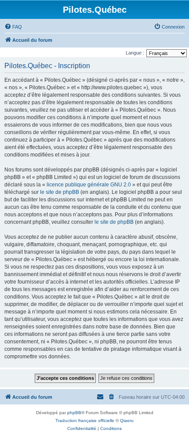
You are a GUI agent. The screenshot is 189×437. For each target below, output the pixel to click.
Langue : (135, 52)
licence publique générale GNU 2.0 (89, 185)
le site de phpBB (59, 192)
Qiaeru (127, 420)
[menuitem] (13, 27)
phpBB (74, 412)
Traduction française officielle (84, 420)
